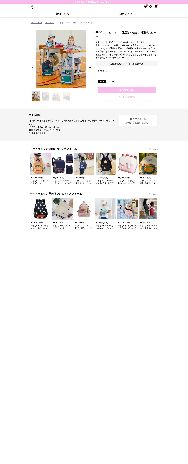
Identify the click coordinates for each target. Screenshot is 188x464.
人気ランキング (125, 14)
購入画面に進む (127, 90)
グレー (111, 82)
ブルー (101, 82)
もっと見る (153, 149)
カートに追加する (127, 97)
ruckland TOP (36, 23)
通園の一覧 (49, 23)
